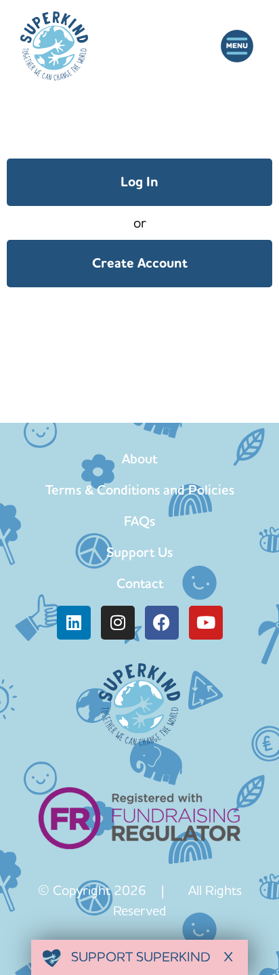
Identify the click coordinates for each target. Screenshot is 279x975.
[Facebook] (162, 623)
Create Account (140, 263)
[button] (237, 46)
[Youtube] (206, 623)
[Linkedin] (74, 623)
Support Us (139, 552)
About (139, 459)
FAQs (139, 521)
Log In (139, 182)
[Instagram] (118, 623)
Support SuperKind (139, 956)
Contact (139, 583)
